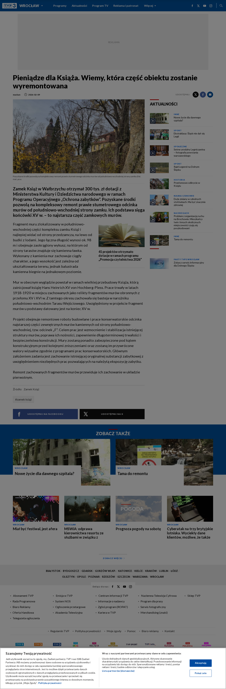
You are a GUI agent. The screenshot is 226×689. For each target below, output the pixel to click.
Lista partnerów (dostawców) (118, 670)
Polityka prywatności (49, 683)
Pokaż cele (201, 673)
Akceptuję (200, 663)
